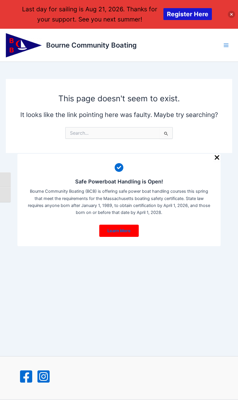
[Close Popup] (217, 158)
